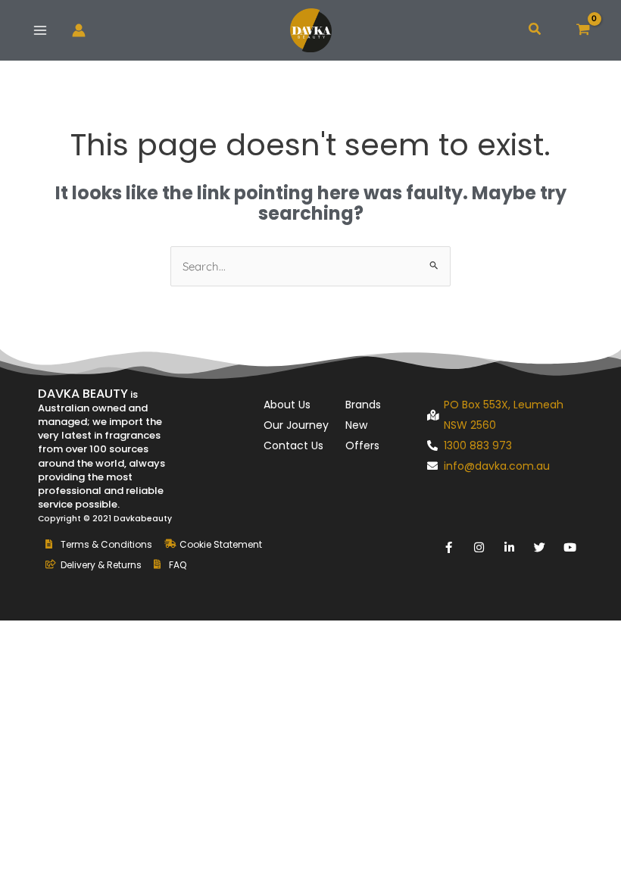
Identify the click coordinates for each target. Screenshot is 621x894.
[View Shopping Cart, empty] (583, 30)
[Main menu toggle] (40, 30)
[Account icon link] (79, 30)
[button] (535, 30)
